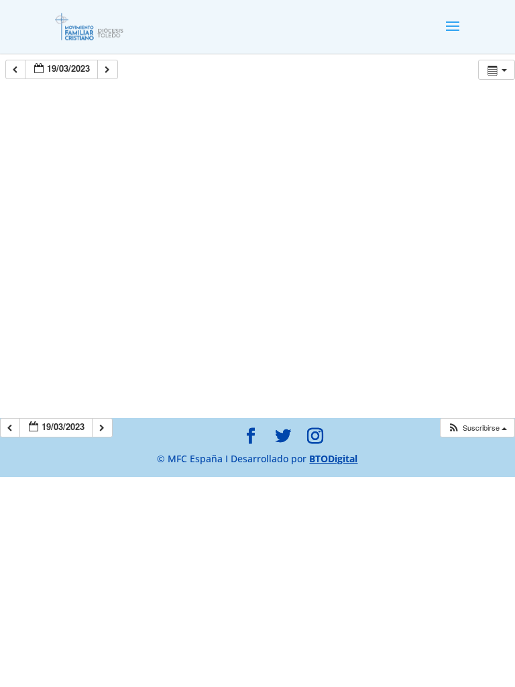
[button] (477, 428)
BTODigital (333, 458)
